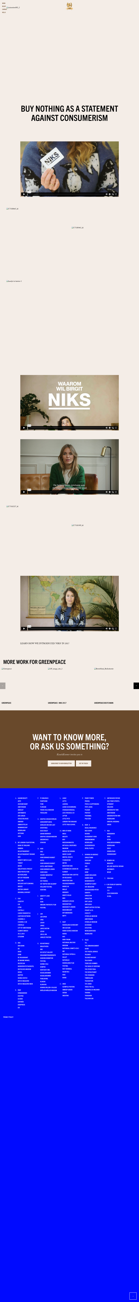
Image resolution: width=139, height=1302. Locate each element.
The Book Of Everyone (92, 966)
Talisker (88, 954)
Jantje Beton (44, 928)
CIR (19, 904)
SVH (86, 866)
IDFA (41, 899)
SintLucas (88, 904)
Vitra (109, 839)
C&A (19, 898)
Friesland (43, 813)
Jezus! (42, 931)
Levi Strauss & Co (68, 813)
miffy (64, 916)
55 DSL (109, 896)
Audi (19, 836)
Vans (108, 836)
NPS (63, 936)
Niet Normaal (67, 969)
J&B (41, 914)
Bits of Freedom (23, 878)
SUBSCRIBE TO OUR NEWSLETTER (61, 763)
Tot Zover (88, 984)
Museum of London (68, 907)
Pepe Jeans (88, 807)
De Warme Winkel (24, 960)
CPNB (19, 907)
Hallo (42, 854)
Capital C (21, 910)
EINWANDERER (22, 993)
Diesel (20, 972)
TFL (86, 943)
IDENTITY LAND (45, 896)
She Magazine (89, 887)
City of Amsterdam (24, 928)
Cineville (21, 925)
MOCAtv (65, 836)
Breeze (20, 886)
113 (108, 890)
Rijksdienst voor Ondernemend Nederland (91, 839)
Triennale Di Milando (92, 990)
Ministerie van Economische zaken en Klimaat (70, 869)
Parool (87, 801)
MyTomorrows (67, 913)
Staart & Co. (89, 910)
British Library (23, 889)
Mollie (64, 889)
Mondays (65, 892)
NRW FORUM (66, 939)
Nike (63, 975)
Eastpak (20, 996)
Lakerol (65, 804)
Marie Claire (66, 854)
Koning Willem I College (48, 987)
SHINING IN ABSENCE (91, 854)
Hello (4, 12)
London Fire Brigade (69, 821)
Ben (19, 857)
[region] (69, 681)
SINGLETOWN (89, 857)
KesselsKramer (45, 973)
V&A (108, 831)
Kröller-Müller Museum (48, 990)
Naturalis (65, 960)
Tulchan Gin (89, 998)
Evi (19, 1008)
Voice (109, 848)
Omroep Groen (67, 990)
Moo (63, 898)
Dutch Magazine (23, 981)
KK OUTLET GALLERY (46, 952)
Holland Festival (46, 887)
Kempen (43, 967)
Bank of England (24, 845)
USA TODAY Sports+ (113, 801)
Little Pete (66, 819)
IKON (41, 902)
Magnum (65, 848)
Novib (64, 978)
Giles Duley (44, 831)
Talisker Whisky (90, 957)
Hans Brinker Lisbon (47, 869)
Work (3, 3)
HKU (41, 851)
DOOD (19, 951)
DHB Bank (21, 946)
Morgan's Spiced (68, 901)
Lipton (64, 816)
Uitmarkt (110, 804)
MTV (63, 839)
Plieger (87, 810)
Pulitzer (88, 819)
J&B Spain (43, 917)
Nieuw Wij (65, 972)
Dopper (20, 975)
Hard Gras (43, 872)
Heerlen (43, 878)
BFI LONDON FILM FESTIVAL (26, 842)
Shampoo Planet (90, 884)
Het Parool (44, 881)
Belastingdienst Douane (26, 854)
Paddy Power (89, 798)
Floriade (43, 807)
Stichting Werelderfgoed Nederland (90, 931)
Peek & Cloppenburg (92, 804)
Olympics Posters (68, 987)
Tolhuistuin (89, 981)
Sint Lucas (88, 901)
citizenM (21, 936)
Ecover (20, 999)
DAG (19, 943)
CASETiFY (21, 901)
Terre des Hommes (91, 963)
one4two (65, 995)
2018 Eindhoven (112, 893)
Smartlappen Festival (92, 907)
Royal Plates (89, 848)
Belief (4, 6)
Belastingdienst (23, 851)
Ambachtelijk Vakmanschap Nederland (22, 827)
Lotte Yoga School (68, 824)
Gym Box (43, 842)
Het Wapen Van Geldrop (48, 884)
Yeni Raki (110, 878)
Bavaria (20, 848)
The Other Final (90, 969)
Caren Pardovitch (24, 913)
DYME (19, 954)
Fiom (41, 804)
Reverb (87, 834)
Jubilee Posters (45, 937)
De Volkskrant (23, 957)
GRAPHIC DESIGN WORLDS (48, 819)
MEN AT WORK (66, 831)
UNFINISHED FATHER (113, 798)
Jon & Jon (43, 934)
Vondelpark (111, 851)
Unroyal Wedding (113, 821)
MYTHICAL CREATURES (69, 845)
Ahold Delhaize (23, 819)
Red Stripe (88, 831)
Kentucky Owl (45, 970)
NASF (64, 922)
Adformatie (22, 813)
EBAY (19, 990)
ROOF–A (87, 825)
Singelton (88, 895)
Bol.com (20, 880)
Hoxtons (43, 890)
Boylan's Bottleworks (25, 883)
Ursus (109, 824)
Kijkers (42, 981)
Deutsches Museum (24, 969)
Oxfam (64, 993)
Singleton (88, 898)
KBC (41, 949)
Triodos (87, 993)
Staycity (88, 913)
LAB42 (64, 798)
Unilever (110, 807)
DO (19, 949)
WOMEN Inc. (111, 860)
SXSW (86, 872)
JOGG (41, 920)
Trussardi (88, 995)
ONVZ (64, 984)
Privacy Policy (8, 1017)
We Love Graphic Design (115, 866)
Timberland (89, 978)
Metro (64, 863)
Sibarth (87, 892)
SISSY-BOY (88, 860)
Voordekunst (111, 854)
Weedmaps (110, 869)
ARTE (19, 801)
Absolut (20, 810)
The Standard (89, 975)
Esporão (21, 1002)
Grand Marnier (45, 834)
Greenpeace (44, 839)
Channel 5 (21, 919)
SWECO (87, 869)
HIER (41, 849)
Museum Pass (66, 904)
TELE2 (87, 940)
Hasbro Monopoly (46, 875)
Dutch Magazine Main (25, 984)
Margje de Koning (68, 851)
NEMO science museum (70, 931)
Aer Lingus (21, 816)
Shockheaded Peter (92, 890)
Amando (20, 821)
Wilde (109, 872)
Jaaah (42, 922)
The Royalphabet (91, 972)
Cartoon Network (24, 916)
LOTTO (64, 801)
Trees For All (89, 987)
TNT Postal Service (91, 951)
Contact (4, 9)
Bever (20, 866)
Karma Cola (44, 964)
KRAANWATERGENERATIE (48, 955)
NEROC (64, 934)
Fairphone (43, 801)
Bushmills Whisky (24, 892)
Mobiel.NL (65, 886)
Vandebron (111, 834)
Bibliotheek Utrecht (25, 869)
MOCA (64, 834)
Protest (87, 813)
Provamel (88, 816)
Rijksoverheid (90, 845)
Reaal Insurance (91, 828)
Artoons (21, 833)
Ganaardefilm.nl (46, 822)
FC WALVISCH (44, 798)
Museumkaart (67, 910)
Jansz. (42, 925)
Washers (110, 863)
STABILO (87, 863)
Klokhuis (43, 984)
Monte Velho (66, 895)
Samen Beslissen (90, 875)
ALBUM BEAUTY (22, 798)
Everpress (21, 1005)
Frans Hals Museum (47, 810)
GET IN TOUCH (83, 763)
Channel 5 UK (22, 922)
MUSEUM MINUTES (68, 842)
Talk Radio (88, 960)
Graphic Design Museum (48, 836)
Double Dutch (22, 978)
